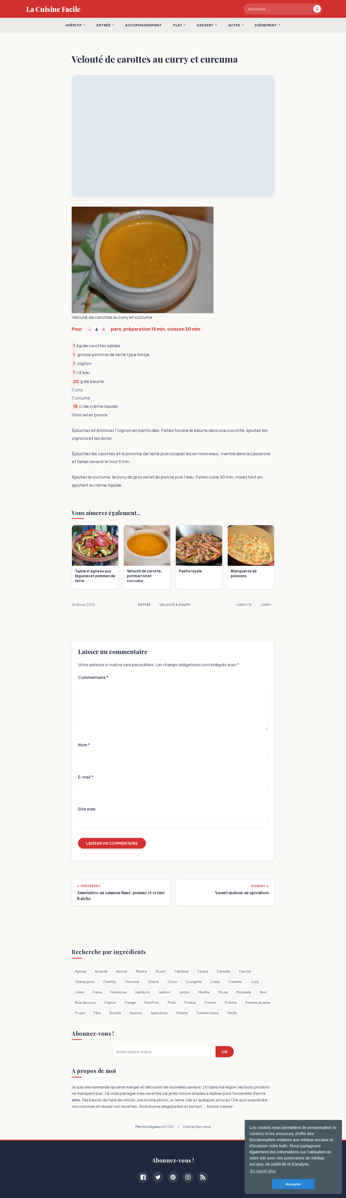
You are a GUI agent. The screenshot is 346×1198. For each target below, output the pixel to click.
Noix (263, 992)
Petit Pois (151, 1003)
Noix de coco (85, 1003)
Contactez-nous (197, 1126)
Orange (130, 1003)
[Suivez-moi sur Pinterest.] (173, 1177)
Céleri (79, 992)
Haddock (142, 992)
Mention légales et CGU (154, 1126)
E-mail (85, 777)
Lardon (184, 992)
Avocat (121, 971)
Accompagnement (143, 25)
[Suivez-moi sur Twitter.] (158, 1177)
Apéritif (74, 25)
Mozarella (243, 992)
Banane (141, 971)
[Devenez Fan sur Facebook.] (143, 1177)
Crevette (235, 982)
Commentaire (93, 677)
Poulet (80, 1013)
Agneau (80, 971)
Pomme (231, 1003)
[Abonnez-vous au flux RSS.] (202, 1177)
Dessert (205, 25)
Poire (172, 1003)
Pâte (97, 1013)
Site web (86, 809)
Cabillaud (181, 971)
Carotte (244, 605)
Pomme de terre (257, 1003)
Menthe (204, 992)
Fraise (97, 992)
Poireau (190, 1003)
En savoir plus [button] (263, 1171)
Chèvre (153, 982)
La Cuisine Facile (53, 9)
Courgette (194, 982)
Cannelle (223, 971)
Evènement (266, 25)
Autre (234, 25)
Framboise (118, 992)
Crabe (215, 982)
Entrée (144, 605)
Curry (266, 605)
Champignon (84, 982)
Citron (172, 982)
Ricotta (115, 1013)
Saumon (135, 1013)
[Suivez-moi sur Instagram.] (188, 1177)
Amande (101, 971)
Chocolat (132, 982)
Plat (177, 25)
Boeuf (160, 971)
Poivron (210, 1003)
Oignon (110, 1003)
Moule (223, 992)
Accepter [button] (293, 1184)
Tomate (182, 1013)
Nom (84, 744)
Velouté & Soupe (174, 605)
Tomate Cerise (207, 1013)
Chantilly (109, 982)
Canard (202, 971)
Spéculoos (158, 1013)
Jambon (164, 992)
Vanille (232, 1013)
